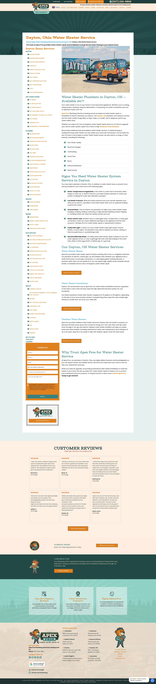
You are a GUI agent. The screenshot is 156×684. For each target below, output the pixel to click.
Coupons (69, 1)
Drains (87, 7)
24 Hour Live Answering (39, 673)
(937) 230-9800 (121, 1)
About (107, 7)
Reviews (57, 1)
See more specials (42, 421)
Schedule (96, 1)
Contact (122, 7)
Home (28, 42)
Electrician (100, 7)
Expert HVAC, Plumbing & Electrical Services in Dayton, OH (51, 42)
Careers (128, 7)
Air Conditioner (72, 7)
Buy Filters (81, 1)
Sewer (93, 7)
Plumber (81, 7)
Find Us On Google (37, 670)
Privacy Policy (43, 389)
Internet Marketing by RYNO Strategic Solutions (78, 682)
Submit (42, 396)
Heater (63, 7)
